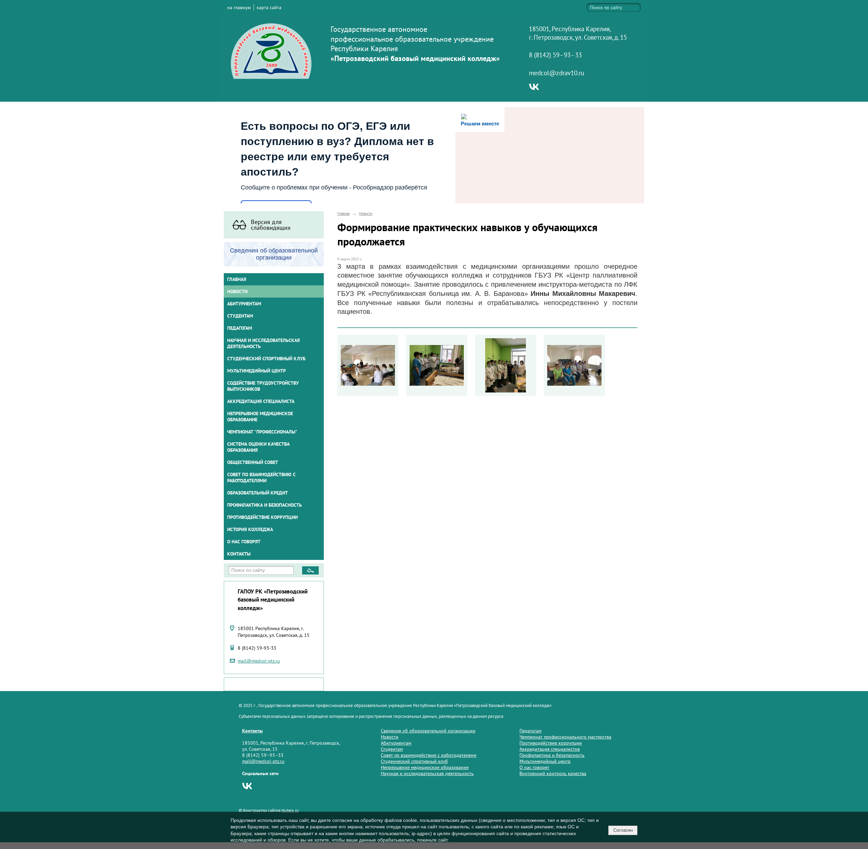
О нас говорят (243, 542)
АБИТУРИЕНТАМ (244, 304)
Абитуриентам (396, 743)
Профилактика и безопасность (264, 505)
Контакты (239, 554)
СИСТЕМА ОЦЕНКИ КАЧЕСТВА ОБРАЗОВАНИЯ (258, 447)
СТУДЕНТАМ (240, 316)
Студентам (392, 749)
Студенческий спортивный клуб (266, 359)
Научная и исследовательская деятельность (263, 343)
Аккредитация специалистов (549, 749)
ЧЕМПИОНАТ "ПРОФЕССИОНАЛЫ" (262, 432)
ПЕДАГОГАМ (239, 328)
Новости (237, 291)
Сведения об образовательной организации (428, 731)
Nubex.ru (290, 810)
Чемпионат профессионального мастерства (565, 737)
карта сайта (269, 7)
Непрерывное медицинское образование (260, 416)
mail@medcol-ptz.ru (259, 661)
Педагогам (530, 731)
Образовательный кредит (257, 493)
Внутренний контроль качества (552, 773)
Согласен (623, 830)
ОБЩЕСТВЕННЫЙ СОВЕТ (252, 462)
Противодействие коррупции (262, 517)
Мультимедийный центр (256, 371)
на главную (239, 7)
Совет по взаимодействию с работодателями (261, 477)
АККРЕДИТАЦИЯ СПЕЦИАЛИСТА (260, 401)
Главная (236, 279)
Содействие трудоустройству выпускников (263, 386)
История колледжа (250, 529)
